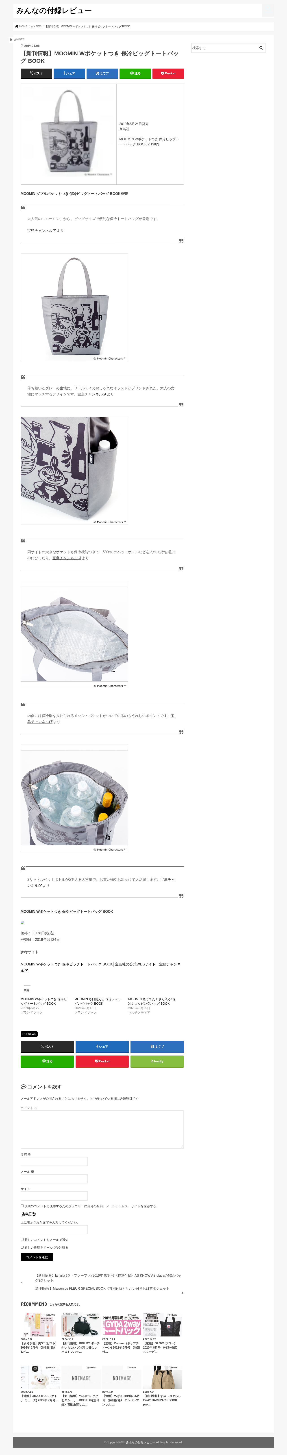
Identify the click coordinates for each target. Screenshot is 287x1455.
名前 (26, 1154)
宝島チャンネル (39, 231)
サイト (25, 1189)
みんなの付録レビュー (54, 10)
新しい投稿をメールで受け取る (46, 1247)
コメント (29, 1108)
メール (27, 1171)
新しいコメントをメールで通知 (46, 1239)
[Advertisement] (228, 93)
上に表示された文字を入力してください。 (50, 1222)
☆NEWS (30, 1034)
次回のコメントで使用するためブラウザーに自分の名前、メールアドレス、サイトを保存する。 (91, 1206)
